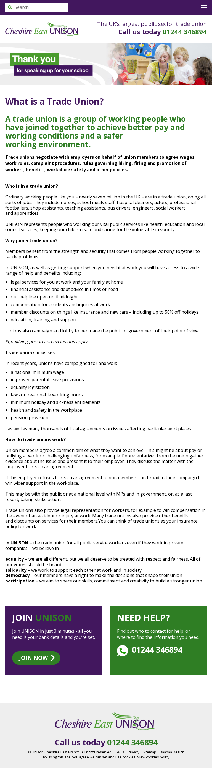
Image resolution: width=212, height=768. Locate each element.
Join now (33, 657)
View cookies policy (153, 756)
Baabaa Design (172, 752)
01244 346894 (185, 31)
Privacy (133, 752)
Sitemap (149, 752)
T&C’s (119, 752)
